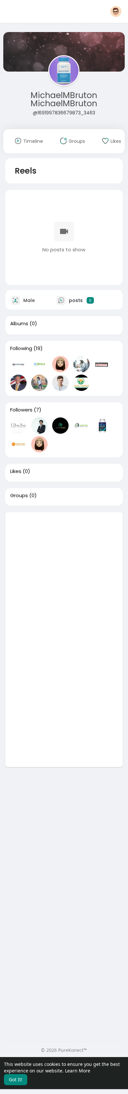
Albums (19, 323)
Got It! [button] (15, 1079)
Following (21, 348)
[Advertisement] (64, 576)
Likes (15, 471)
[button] (115, 11)
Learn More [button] (77, 1071)
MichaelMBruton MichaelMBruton (64, 99)
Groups (19, 495)
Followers (21, 409)
